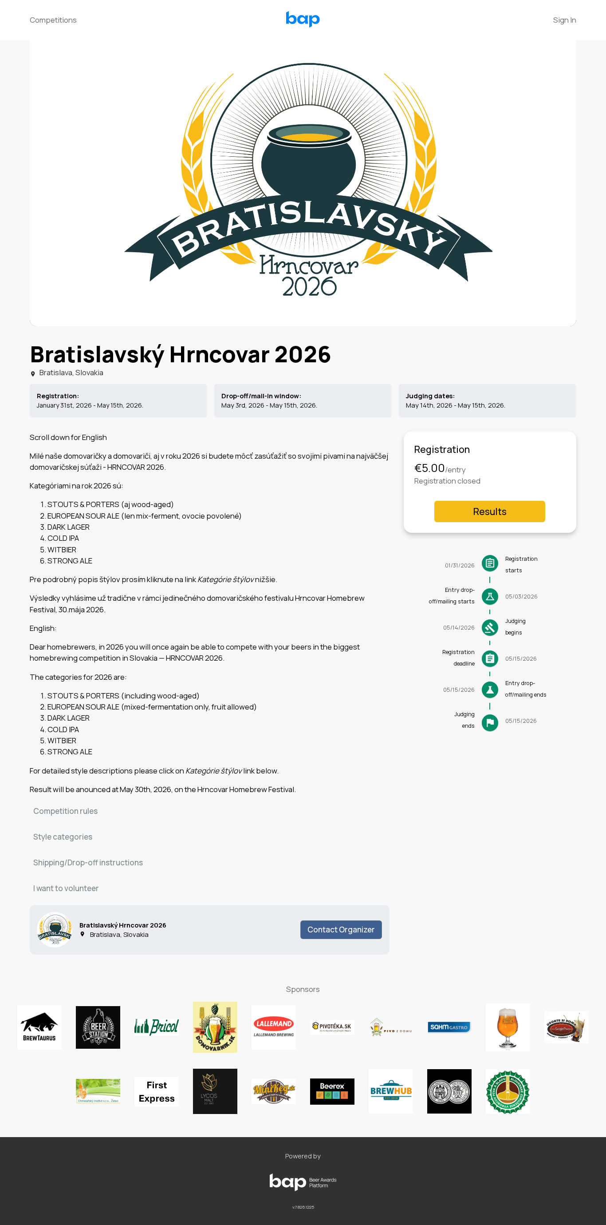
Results (490, 511)
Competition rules (65, 811)
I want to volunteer (66, 888)
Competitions (53, 20)
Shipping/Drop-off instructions (88, 862)
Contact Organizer (341, 929)
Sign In (564, 20)
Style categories (62, 837)
